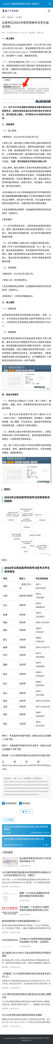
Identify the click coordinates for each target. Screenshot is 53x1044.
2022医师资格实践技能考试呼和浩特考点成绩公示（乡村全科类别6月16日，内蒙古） (26, 874)
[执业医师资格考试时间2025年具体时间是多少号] (10, 862)
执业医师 (31, 33)
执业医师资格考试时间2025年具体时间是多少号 (35, 860)
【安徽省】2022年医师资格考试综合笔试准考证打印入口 (26, 975)
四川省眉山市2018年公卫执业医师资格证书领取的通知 (26, 954)
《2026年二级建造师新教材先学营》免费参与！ (21, 4)
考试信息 (26, 803)
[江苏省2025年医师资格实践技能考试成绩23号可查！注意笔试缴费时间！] (10, 943)
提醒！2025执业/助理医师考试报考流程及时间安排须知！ (34, 894)
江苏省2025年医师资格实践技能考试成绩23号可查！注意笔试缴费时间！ (35, 940)
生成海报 (9, 820)
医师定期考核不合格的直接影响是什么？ (21, 921)
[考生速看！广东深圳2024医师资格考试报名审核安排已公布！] (10, 911)
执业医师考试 (11, 803)
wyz (3, 33)
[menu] (49, 11)
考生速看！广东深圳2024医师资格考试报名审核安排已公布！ (34, 908)
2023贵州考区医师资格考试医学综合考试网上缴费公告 (26, 996)
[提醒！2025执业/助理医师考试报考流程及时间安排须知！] (10, 897)
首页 (3, 17)
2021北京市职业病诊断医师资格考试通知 (22, 1015)
